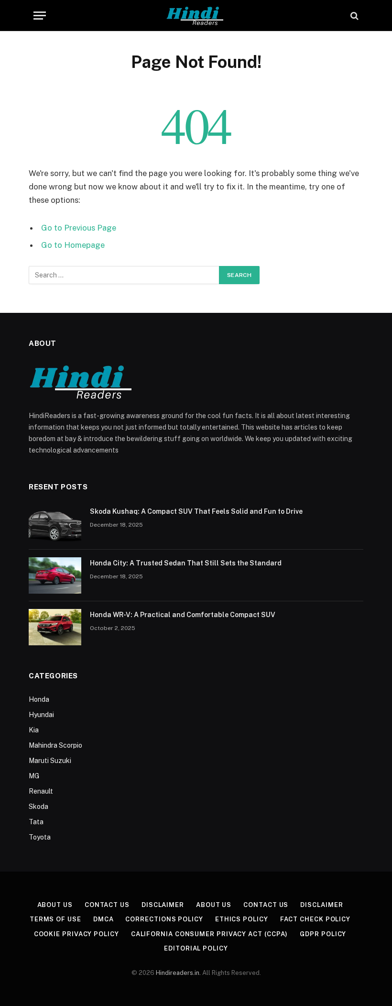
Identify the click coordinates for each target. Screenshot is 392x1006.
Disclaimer (163, 904)
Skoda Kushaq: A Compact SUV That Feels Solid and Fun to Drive (196, 511)
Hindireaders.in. (179, 972)
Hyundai (41, 715)
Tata (36, 822)
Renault (41, 791)
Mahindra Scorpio (55, 745)
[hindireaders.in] (196, 15)
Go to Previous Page (78, 227)
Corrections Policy (164, 919)
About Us (55, 904)
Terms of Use (55, 919)
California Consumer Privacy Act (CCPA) (209, 934)
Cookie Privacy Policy (76, 934)
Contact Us (107, 904)
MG (34, 776)
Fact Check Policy (315, 919)
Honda (39, 699)
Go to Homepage (73, 245)
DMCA (103, 919)
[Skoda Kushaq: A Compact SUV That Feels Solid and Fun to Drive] (55, 524)
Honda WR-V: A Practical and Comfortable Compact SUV (182, 615)
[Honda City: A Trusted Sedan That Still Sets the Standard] (55, 575)
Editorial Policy (196, 948)
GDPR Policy (323, 934)
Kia (34, 730)
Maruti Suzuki (50, 760)
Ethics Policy (241, 919)
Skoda (38, 806)
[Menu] (39, 15)
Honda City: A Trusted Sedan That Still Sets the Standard (186, 563)
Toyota (40, 837)
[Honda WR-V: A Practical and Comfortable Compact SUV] (55, 627)
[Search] (353, 15)
